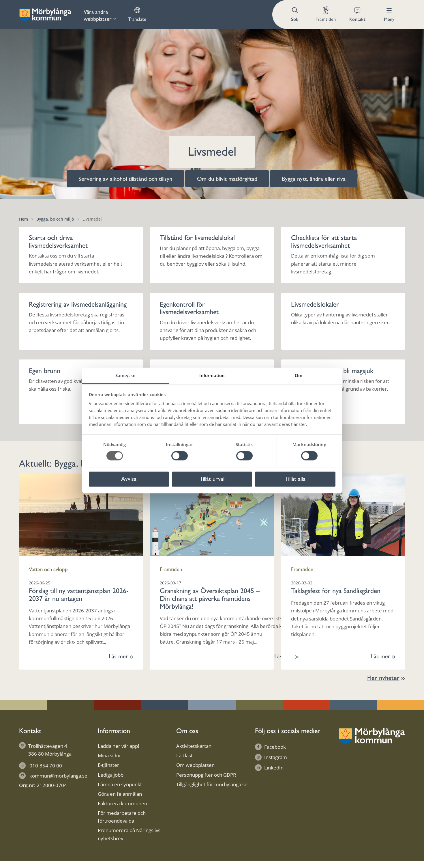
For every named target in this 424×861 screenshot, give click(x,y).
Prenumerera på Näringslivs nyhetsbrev (129, 834)
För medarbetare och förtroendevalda (122, 817)
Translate (137, 19)
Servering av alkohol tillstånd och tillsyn (125, 178)
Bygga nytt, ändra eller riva (314, 178)
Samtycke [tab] (125, 375)
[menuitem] (100, 14)
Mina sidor (109, 755)
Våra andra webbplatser (98, 15)
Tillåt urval (212, 478)
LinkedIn (274, 767)
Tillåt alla (295, 478)
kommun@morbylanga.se (58, 775)
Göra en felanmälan (120, 794)
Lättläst (184, 755)
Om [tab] (298, 375)
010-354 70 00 (45, 765)
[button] (295, 14)
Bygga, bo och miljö (55, 219)
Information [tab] (212, 375)
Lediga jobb (110, 774)
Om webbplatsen (195, 765)
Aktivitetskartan (193, 746)
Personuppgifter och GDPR (206, 774)
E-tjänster (108, 765)
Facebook (275, 746)
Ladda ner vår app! (118, 746)
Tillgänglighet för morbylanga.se (211, 784)
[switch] (179, 456)
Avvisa (128, 478)
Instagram (275, 757)
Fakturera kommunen (122, 803)
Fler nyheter (383, 678)
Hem (23, 219)
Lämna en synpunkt (120, 784)
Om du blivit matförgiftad (227, 178)
